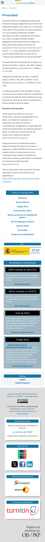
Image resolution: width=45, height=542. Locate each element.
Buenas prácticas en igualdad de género (22, 216)
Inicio (4, 8)
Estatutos (22, 198)
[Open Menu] (2, 2)
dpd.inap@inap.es (19, 82)
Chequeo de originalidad (22, 234)
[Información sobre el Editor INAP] (22, 254)
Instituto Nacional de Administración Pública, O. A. (19, 346)
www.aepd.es (31, 149)
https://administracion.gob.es (15, 138)
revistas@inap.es (31, 396)
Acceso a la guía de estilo (22, 332)
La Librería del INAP (22, 432)
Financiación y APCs (22, 210)
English (23, 379)
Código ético (22, 206)
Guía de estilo (22, 226)
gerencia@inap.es (25, 68)
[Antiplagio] (23, 510)
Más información (22, 284)
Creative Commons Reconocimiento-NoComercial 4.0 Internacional (22, 411)
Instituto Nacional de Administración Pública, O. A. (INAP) (22, 395)
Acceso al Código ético (22, 366)
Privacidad (22, 230)
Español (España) (22, 383)
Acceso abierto (22, 202)
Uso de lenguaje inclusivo (22, 221)
